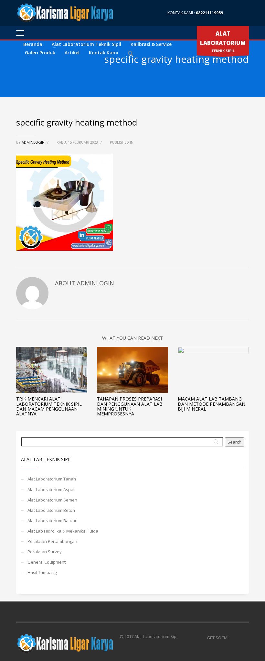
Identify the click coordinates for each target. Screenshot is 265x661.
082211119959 (209, 13)
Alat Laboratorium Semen (52, 500)
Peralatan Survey (44, 552)
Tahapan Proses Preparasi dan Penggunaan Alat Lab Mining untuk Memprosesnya (130, 406)
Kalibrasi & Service (151, 44)
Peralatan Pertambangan (52, 541)
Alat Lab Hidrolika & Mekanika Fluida (62, 531)
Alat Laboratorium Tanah (51, 479)
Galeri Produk (40, 53)
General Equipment (46, 562)
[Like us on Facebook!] (234, 638)
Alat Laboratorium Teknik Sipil (86, 44)
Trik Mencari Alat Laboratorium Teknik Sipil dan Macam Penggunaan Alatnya (49, 406)
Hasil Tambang (42, 572)
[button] (131, 54)
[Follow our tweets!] (244, 638)
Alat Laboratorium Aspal (50, 489)
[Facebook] (234, 13)
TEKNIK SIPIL (223, 41)
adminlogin (34, 142)
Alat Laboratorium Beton (51, 510)
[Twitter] (244, 13)
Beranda (32, 44)
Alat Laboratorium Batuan (52, 520)
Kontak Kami (103, 53)
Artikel (72, 53)
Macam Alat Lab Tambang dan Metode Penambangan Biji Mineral (211, 404)
